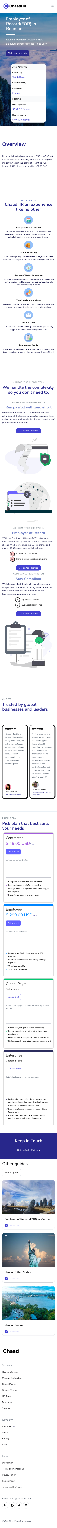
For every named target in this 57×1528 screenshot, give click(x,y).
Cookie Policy (8, 1480)
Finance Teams (9, 1390)
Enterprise (7, 1402)
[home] (18, 6)
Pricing (5, 1438)
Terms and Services (12, 1487)
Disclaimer (7, 1462)
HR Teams (7, 1396)
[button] (52, 6)
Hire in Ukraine (14, 1325)
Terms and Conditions (13, 1468)
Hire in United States (18, 1272)
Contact (6, 1432)
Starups (6, 1408)
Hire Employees (10, 1372)
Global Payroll (9, 1384)
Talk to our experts (17, 53)
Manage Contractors (12, 1378)
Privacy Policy (9, 1474)
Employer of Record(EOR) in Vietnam (28, 1219)
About (5, 1444)
